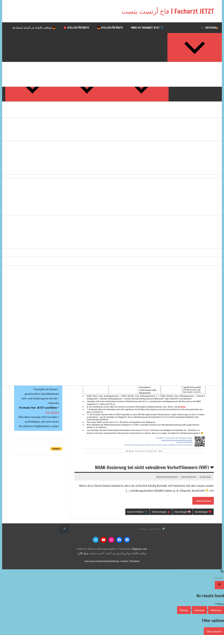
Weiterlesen (204, 500)
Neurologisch (188, 476)
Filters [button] (215, 604)
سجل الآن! (83, 553)
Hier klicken (52, 412)
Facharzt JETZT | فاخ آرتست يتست (168, 11)
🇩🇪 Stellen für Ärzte (110, 27)
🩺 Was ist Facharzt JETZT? (147, 27)
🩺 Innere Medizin (137, 511)
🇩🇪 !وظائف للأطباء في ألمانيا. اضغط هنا (33, 27)
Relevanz (216, 610)
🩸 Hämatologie (161, 511)
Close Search (213, 631)
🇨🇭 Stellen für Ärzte (76, 27)
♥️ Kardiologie (203, 511)
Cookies (124, 561)
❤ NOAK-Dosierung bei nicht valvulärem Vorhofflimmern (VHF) (154, 467)
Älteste (184, 610)
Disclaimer (135, 561)
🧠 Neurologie (182, 511)
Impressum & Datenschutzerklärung (101, 561)
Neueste (199, 610)
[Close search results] (219, 585)
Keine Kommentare (167, 476)
